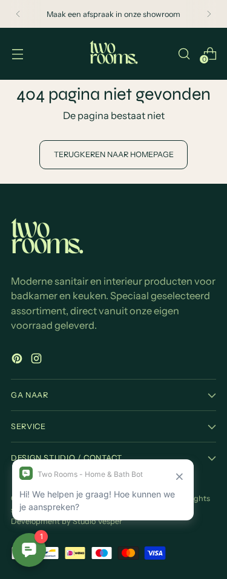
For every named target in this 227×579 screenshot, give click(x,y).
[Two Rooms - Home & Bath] (114, 54)
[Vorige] (18, 14)
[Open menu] (17, 53)
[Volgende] (209, 14)
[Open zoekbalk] (183, 53)
